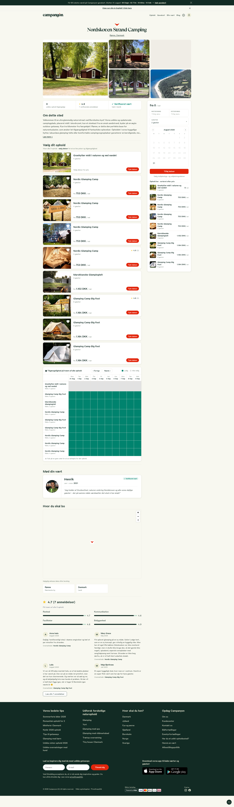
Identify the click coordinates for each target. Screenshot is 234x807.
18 (159, 153)
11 (159, 148)
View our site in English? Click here (117, 8)
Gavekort (161, 15)
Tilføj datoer (169, 171)
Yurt (85, 724)
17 (154, 153)
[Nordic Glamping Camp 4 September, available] (101, 413)
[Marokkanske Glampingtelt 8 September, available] (130, 404)
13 (169, 148)
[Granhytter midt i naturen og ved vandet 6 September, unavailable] (116, 386)
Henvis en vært (169, 743)
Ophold (152, 15)
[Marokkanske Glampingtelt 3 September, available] (94, 404)
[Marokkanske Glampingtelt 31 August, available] (72, 404)
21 (174, 153)
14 (174, 148)
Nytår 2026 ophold (52, 730)
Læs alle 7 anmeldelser (54, 694)
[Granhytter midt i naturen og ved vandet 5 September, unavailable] (108, 386)
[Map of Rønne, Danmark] (171, 54)
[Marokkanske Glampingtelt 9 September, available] (137, 404)
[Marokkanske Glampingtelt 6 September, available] (116, 404)
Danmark (126, 716)
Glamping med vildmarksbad (96, 733)
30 (184, 158)
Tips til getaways (51, 734)
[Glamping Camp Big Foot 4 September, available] (101, 395)
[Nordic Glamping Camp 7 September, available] (123, 413)
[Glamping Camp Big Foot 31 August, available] (72, 395)
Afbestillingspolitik (171, 747)
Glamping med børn (52, 738)
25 (159, 158)
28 (174, 158)
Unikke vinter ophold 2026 (55, 743)
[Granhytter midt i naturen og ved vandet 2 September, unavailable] (86, 386)
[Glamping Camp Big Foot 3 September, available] (94, 395)
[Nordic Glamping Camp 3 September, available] (94, 413)
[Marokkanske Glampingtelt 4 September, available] (101, 404)
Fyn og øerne (128, 725)
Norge (125, 738)
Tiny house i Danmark (93, 742)
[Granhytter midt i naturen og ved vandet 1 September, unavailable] (79, 386)
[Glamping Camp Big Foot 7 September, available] (123, 395)
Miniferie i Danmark (52, 725)
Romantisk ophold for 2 (54, 721)
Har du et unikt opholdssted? (175, 738)
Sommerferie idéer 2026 (54, 716)
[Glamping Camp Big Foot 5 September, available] (108, 395)
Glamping (87, 720)
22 (179, 153)
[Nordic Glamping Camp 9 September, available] (137, 413)
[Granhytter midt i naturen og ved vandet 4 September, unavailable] (101, 386)
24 (154, 158)
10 (154, 148)
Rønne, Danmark (117, 35)
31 (154, 163)
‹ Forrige (96, 371)
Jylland (125, 721)
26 (164, 158)
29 (179, 158)
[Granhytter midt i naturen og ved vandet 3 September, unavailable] (94, 386)
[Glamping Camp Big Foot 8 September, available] (130, 395)
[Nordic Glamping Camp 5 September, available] (108, 413)
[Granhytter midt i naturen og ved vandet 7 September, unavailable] (123, 386)
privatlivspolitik (76, 777)
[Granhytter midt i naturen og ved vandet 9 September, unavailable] (137, 386)
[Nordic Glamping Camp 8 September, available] (130, 413)
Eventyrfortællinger (171, 734)
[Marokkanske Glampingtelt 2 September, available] (86, 404)
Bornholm (127, 734)
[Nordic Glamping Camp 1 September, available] (79, 413)
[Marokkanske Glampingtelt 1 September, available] (79, 404)
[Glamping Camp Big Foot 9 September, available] (137, 395)
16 (185, 148)
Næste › (107, 371)
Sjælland (126, 730)
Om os (165, 716)
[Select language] (183, 15)
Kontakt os (167, 725)
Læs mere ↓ (48, 137)
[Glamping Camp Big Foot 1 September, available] (79, 395)
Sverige (126, 743)
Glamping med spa (91, 729)
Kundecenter (168, 721)
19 (164, 153)
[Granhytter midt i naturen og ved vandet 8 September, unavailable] (130, 386)
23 (184, 153)
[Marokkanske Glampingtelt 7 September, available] (123, 404)
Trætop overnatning (92, 737)
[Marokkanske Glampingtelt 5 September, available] (108, 404)
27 (169, 158)
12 (164, 148)
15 (179, 148)
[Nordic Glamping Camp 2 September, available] (86, 413)
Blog (178, 15)
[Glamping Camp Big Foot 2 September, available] (86, 395)
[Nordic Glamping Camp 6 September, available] (116, 413)
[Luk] (191, 3)
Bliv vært (171, 15)
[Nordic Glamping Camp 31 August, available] (72, 413)
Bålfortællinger (169, 730)
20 (169, 153)
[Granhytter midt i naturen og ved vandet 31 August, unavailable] (72, 386)
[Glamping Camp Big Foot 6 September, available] (116, 395)
